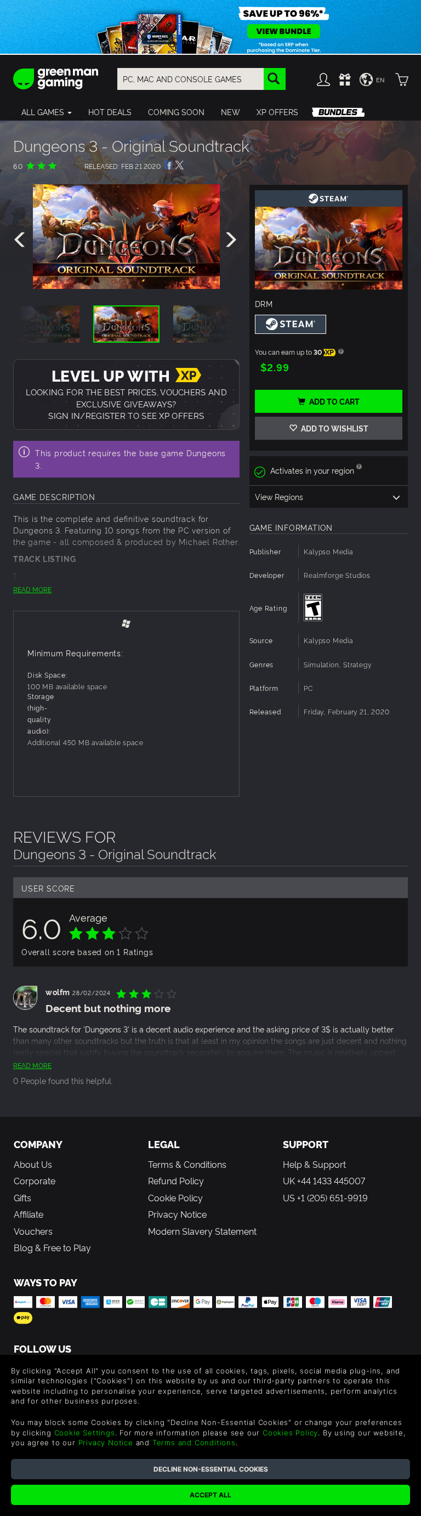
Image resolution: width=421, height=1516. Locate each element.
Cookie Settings (84, 1432)
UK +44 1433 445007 (324, 1180)
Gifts (22, 1197)
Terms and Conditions (194, 1442)
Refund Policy (176, 1180)
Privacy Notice (177, 1214)
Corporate (34, 1180)
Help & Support (314, 1164)
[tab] (126, 623)
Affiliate (28, 1214)
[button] (46, 112)
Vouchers (33, 1231)
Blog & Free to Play (52, 1247)
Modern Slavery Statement (202, 1231)
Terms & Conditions (187, 1164)
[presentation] (21, 240)
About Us (33, 1164)
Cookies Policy (290, 1432)
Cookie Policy (175, 1197)
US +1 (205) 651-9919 (325, 1197)
